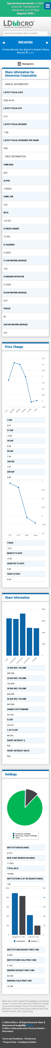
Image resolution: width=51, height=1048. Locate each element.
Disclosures (30, 1039)
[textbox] (27, 33)
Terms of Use (27, 1011)
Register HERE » (26, 13)
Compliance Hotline (27, 1042)
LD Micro (13, 1022)
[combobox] (25, 33)
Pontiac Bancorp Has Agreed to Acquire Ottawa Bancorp (25, 51)
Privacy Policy (9, 1042)
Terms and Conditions (12, 1039)
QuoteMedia (33, 1001)
